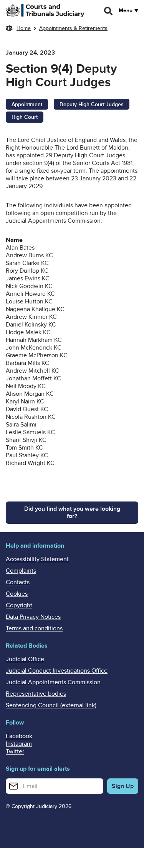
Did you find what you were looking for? (72, 512)
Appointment (27, 104)
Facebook (19, 736)
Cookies (17, 594)
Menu (125, 11)
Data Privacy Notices (33, 617)
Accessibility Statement (37, 559)
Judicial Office (25, 659)
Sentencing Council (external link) (51, 705)
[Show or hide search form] (108, 11)
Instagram (19, 744)
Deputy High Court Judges (92, 104)
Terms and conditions (34, 628)
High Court (25, 117)
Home (24, 28)
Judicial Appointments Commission (53, 682)
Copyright (19, 605)
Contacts (18, 582)
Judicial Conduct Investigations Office (57, 671)
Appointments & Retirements (73, 28)
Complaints (21, 571)
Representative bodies (36, 694)
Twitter (15, 751)
